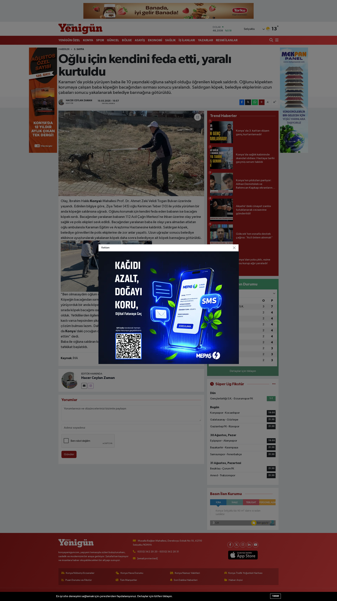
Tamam (275, 596)
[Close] (234, 248)
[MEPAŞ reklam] (168, 307)
